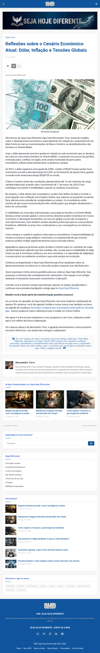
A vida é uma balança (13, 471)
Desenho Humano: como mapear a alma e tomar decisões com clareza (48, 561)
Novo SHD (27, 648)
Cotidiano (20, 586)
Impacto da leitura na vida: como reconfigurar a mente (17, 412)
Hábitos (52, 586)
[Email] (13, 66)
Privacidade (65, 648)
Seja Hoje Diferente (69, 288)
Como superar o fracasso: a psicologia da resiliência (79, 412)
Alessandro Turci (25, 362)
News (19, 648)
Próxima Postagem (89, 426)
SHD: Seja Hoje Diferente (44, 644)
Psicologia (70, 586)
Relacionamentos (83, 586)
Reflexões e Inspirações (14, 486)
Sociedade (10, 590)
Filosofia (43, 586)
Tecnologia (21, 590)
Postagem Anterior (11, 426)
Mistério (60, 586)
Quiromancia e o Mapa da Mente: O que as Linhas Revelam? (43, 539)
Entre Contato (77, 648)
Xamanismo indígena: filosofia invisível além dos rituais (49, 412)
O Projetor (9, 482)
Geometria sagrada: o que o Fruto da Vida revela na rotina (43, 550)
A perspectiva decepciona (15, 467)
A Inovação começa (12, 463)
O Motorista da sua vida (14, 479)
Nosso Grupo (52, 648)
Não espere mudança (13, 475)
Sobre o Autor (39, 648)
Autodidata (10, 586)
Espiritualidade (32, 586)
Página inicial (10, 37)
